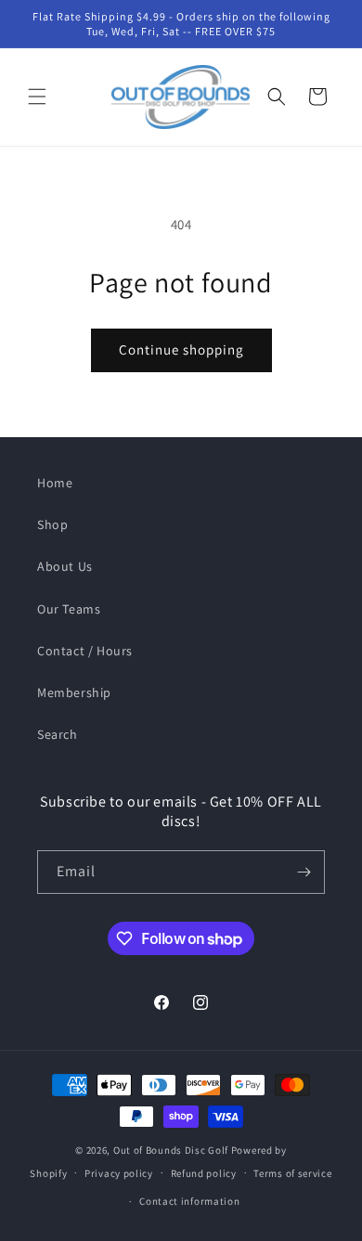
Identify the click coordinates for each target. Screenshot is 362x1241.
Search (57, 734)
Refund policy (204, 1173)
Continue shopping (181, 349)
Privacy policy (118, 1173)
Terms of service (292, 1173)
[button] (37, 96)
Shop (52, 524)
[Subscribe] (303, 872)
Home (54, 482)
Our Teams (68, 609)
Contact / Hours (85, 650)
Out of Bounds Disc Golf (170, 1150)
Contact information (189, 1201)
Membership (74, 692)
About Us (65, 566)
